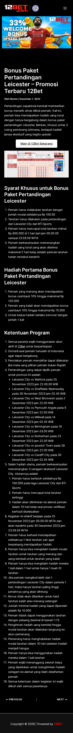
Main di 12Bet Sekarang (36, 143)
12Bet (21, 346)
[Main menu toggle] (65, 8)
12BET (58, 724)
